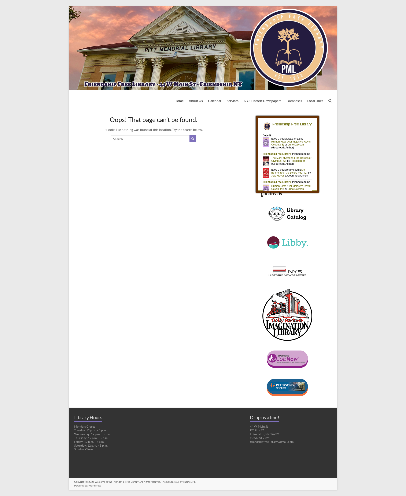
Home (179, 101)
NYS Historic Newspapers (262, 101)
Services (233, 101)
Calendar (214, 101)
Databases (294, 101)
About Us (196, 101)
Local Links (315, 101)
